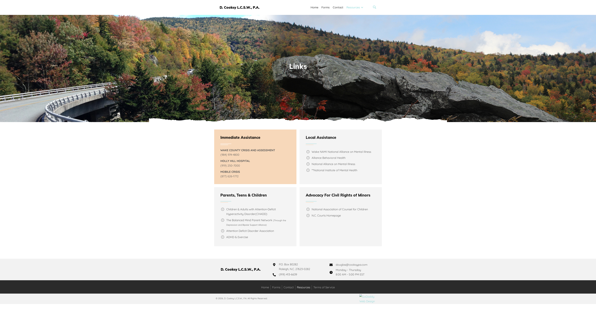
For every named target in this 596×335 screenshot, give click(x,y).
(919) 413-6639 (288, 274)
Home (265, 287)
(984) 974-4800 (229, 154)
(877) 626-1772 (229, 176)
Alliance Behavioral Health (328, 158)
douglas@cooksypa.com (351, 264)
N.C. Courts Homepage (326, 215)
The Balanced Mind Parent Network (249, 220)
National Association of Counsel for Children (340, 209)
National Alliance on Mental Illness (333, 164)
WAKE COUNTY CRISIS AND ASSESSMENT (247, 150)
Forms (276, 287)
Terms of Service (324, 287)
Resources (303, 287)
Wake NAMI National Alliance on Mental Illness (341, 152)
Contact (289, 287)
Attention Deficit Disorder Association (250, 231)
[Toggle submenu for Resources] (362, 7)
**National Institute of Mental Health (334, 170)
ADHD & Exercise (237, 237)
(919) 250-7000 (230, 165)
